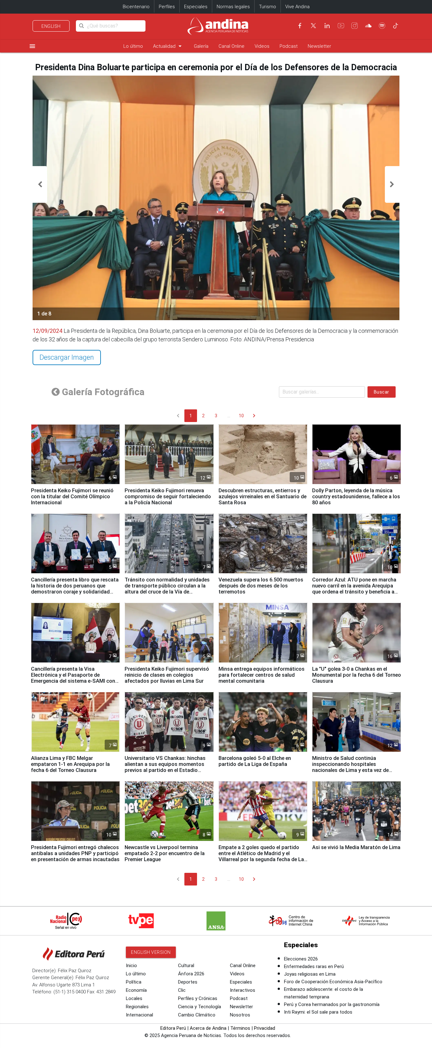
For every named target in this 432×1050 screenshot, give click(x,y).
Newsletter (319, 46)
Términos (240, 1028)
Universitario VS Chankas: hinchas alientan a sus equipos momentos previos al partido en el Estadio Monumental (165, 767)
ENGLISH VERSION (151, 952)
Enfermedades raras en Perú (314, 966)
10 (241, 415)
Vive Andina (297, 6)
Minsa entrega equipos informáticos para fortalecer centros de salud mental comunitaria (262, 675)
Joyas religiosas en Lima (310, 974)
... (228, 415)
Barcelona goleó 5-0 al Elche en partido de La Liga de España (255, 761)
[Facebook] (299, 25)
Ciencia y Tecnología (199, 1007)
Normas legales (233, 6)
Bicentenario (136, 6)
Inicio (131, 965)
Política (133, 982)
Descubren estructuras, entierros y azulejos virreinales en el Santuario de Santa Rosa (262, 497)
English (51, 26)
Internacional (139, 1015)
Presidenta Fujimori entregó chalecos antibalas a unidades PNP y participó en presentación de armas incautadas (75, 853)
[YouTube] (341, 25)
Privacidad (264, 1028)
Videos (262, 46)
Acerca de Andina (208, 1028)
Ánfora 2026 (191, 974)
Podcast (289, 46)
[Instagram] (354, 25)
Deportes (187, 982)
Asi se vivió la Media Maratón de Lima (356, 847)
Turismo (267, 6)
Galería (201, 46)
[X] (313, 25)
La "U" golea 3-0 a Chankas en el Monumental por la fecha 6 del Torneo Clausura (356, 675)
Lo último (133, 46)
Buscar (381, 392)
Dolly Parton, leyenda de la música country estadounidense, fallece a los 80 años (356, 497)
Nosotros (240, 1015)
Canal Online (231, 46)
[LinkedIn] (327, 25)
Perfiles (167, 6)
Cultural (186, 965)
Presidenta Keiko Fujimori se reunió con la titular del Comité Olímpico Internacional (72, 497)
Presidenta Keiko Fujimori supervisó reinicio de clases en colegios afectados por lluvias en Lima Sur (167, 675)
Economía (136, 990)
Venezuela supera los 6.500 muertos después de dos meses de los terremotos (261, 586)
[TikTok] (395, 25)
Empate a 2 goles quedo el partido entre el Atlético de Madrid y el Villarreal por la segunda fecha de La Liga (261, 856)
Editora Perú (173, 1028)
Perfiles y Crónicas (197, 998)
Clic (182, 990)
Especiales (195, 6)
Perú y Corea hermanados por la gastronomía (332, 1004)
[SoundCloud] (368, 25)
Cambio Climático (196, 1015)
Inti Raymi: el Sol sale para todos (318, 1012)
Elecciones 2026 (301, 959)
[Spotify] (382, 25)
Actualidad (168, 46)
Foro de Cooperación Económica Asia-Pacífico (333, 982)
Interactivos (242, 990)
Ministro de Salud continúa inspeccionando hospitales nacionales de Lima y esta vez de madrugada (350, 767)
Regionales (137, 1007)
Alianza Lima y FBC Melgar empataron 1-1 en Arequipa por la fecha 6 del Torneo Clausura (70, 764)
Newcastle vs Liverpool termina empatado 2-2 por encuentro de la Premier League (165, 853)
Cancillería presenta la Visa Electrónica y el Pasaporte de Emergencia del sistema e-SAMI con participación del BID (73, 678)
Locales (134, 998)
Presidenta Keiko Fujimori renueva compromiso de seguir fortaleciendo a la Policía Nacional (168, 497)
